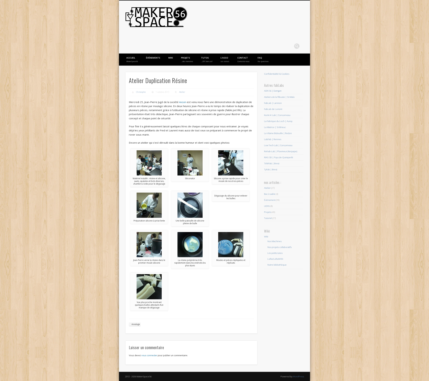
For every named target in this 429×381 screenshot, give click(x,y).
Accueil (132, 59)
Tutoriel (268, 218)
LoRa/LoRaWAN (275, 258)
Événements (153, 57)
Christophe (141, 92)
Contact (243, 59)
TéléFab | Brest (271, 163)
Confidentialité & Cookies (276, 73)
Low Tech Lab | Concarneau (278, 145)
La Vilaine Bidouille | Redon (278, 133)
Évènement (269, 199)
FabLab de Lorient (273, 109)
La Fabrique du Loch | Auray (278, 121)
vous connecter (149, 355)
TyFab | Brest (270, 169)
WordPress (298, 376)
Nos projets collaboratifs (279, 247)
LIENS (267, 206)
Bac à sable (269, 193)
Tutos (206, 59)
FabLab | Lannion (273, 103)
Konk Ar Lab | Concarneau (277, 115)
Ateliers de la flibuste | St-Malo (279, 96)
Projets (187, 59)
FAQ (263, 59)
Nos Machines (274, 241)
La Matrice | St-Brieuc (275, 127)
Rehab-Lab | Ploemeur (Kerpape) (280, 151)
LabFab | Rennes (272, 139)
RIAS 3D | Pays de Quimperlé (278, 157)
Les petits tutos (275, 253)
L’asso (225, 59)
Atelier (182, 92)
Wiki (170, 57)
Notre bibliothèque (277, 264)
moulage (136, 324)
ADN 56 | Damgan (273, 90)
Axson (183, 102)
